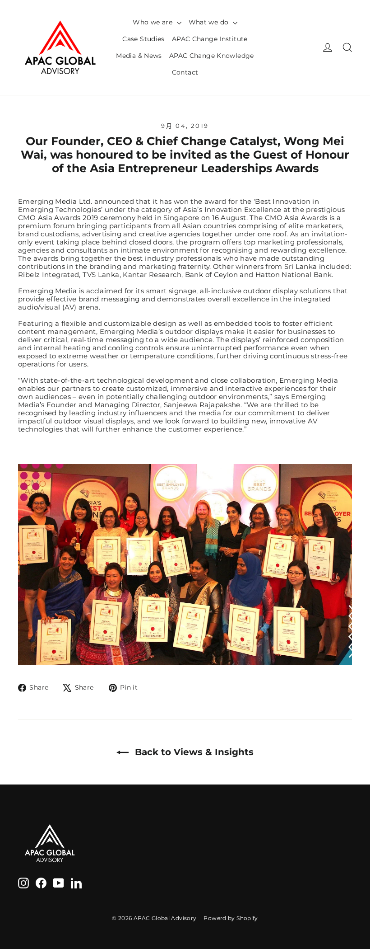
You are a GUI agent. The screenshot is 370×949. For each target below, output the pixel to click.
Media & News (139, 56)
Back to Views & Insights (193, 752)
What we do (210, 22)
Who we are (153, 22)
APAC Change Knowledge (211, 56)
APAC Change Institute (210, 39)
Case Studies (143, 39)
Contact (185, 72)
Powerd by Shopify (231, 918)
